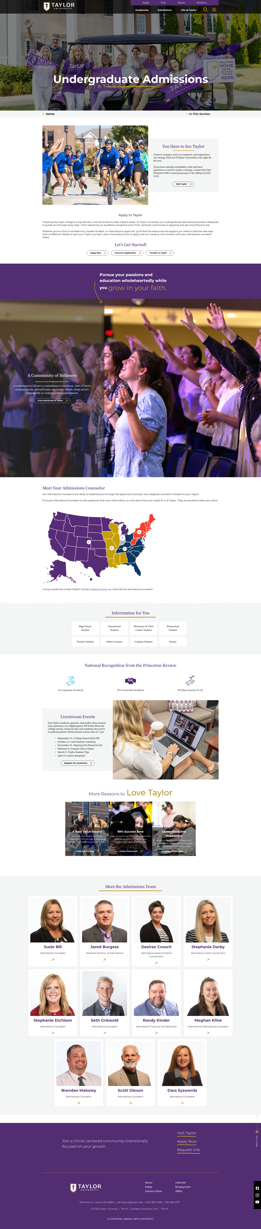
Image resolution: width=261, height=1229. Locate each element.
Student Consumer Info (144, 1208)
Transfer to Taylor (158, 253)
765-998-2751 (172, 1202)
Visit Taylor (181, 184)
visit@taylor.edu (179, 173)
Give (163, 2)
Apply (145, 2)
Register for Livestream (75, 763)
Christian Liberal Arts (172, 851)
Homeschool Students (173, 628)
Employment (183, 1187)
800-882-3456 (154, 1202)
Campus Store (153, 1191)
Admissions (165, 10)
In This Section (199, 114)
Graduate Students (144, 641)
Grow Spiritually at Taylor (50, 400)
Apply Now (95, 253)
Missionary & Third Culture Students (143, 628)
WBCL (179, 1191)
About (181, 2)
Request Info (188, 1150)
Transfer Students (85, 641)
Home (50, 114)
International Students (114, 628)
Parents (172, 641)
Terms (124, 1208)
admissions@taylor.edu (130, 1202)
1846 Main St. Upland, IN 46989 (96, 1202)
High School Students (85, 628)
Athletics (202, 2)
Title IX (164, 1208)
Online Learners (114, 641)
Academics (142, 10)
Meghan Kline (99, 589)
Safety (148, 1187)
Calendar (180, 1182)
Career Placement (128, 851)
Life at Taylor (188, 10)
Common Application (125, 253)
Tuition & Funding (85, 851)
